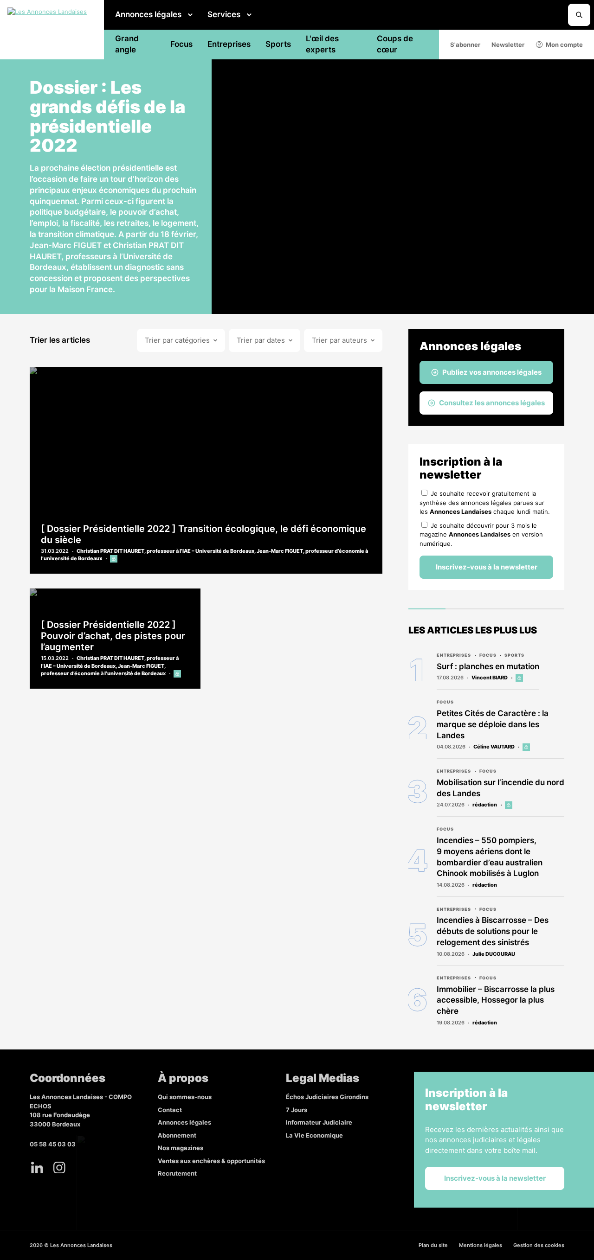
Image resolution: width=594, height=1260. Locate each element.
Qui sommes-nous (185, 1096)
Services (223, 14)
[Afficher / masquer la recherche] (579, 15)
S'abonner (465, 44)
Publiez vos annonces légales (492, 372)
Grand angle (127, 44)
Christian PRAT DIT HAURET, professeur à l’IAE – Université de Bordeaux (165, 551)
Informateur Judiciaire (319, 1122)
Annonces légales (148, 14)
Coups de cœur (395, 44)
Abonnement (177, 1135)
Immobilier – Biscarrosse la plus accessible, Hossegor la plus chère (496, 1000)
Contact (170, 1109)
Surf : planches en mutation (488, 666)
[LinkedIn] (37, 1167)
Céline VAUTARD (494, 746)
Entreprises (229, 44)
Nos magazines (180, 1147)
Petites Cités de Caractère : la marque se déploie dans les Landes (493, 724)
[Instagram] (59, 1167)
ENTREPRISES (454, 655)
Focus (181, 44)
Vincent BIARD (489, 677)
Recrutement (177, 1173)
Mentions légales (480, 1245)
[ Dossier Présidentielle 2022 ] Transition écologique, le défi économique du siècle (203, 534)
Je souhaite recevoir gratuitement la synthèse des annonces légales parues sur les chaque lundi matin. (485, 502)
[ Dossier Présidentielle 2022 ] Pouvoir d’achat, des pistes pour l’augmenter (113, 635)
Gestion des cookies (538, 1245)
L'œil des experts (322, 44)
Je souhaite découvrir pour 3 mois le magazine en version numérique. (481, 534)
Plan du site (433, 1245)
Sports (278, 44)
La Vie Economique (314, 1135)
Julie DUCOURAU (493, 954)
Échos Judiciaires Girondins (327, 1096)
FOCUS (488, 655)
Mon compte (564, 44)
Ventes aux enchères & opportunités (211, 1160)
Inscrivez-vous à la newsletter (486, 567)
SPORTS (514, 655)
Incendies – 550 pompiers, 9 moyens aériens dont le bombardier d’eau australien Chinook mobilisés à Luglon (489, 857)
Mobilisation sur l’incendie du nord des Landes (500, 788)
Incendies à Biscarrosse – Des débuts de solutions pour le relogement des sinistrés (493, 931)
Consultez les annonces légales (492, 402)
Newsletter (507, 44)
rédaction (484, 804)
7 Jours (296, 1109)
